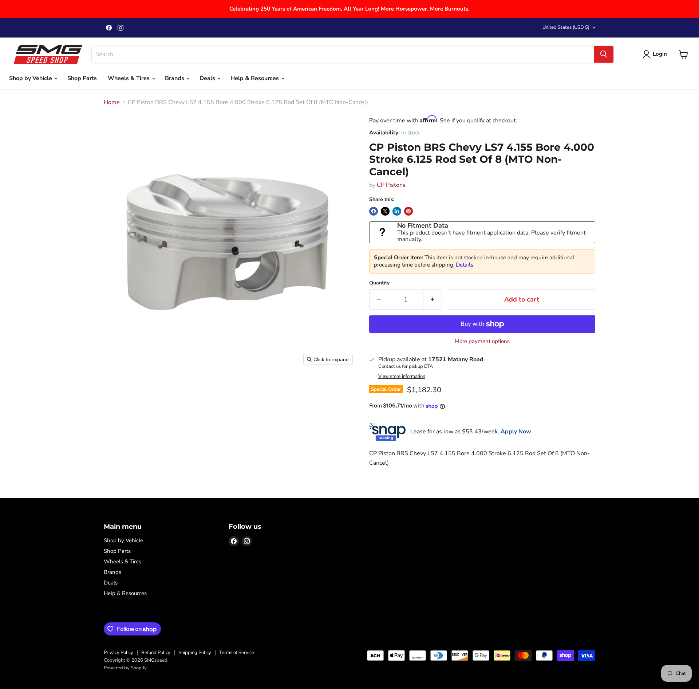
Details (464, 264)
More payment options (482, 341)
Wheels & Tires (129, 78)
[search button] (603, 54)
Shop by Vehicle (31, 78)
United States (565, 27)
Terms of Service (236, 652)
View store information (401, 376)
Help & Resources (255, 78)
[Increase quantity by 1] (432, 300)
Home (112, 102)
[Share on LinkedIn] (396, 211)
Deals (208, 78)
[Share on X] (385, 211)
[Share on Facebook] (373, 211)
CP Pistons (391, 185)
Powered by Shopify (125, 668)
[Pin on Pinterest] (408, 211)
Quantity (379, 283)
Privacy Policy (118, 652)
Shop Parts (82, 78)
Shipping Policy (194, 652)
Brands (175, 78)
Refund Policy (155, 652)
